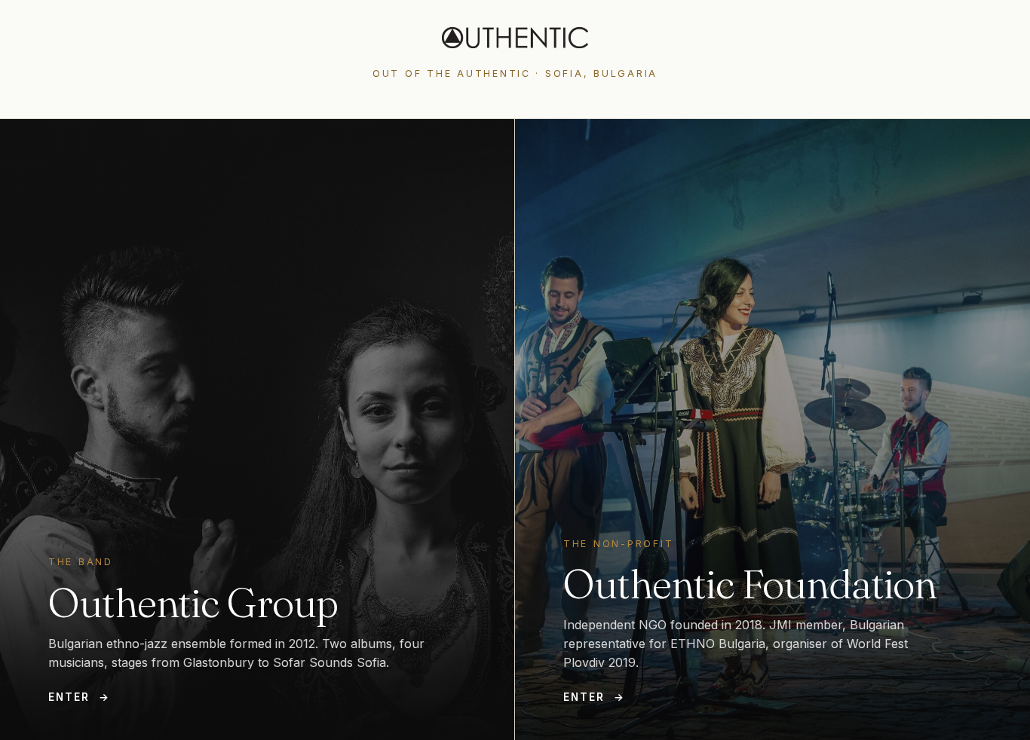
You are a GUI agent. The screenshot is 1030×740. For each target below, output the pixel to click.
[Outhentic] (515, 37)
